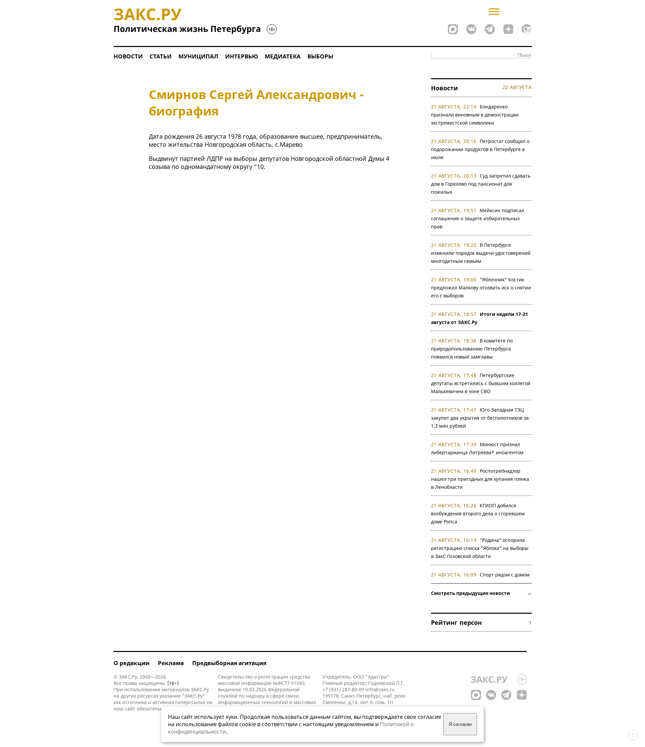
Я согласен (460, 724)
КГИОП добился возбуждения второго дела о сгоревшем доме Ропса (477, 513)
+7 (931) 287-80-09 (343, 689)
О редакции (131, 663)
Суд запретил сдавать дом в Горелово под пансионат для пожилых (481, 184)
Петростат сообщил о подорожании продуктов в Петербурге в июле (480, 149)
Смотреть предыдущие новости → (481, 593)
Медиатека (283, 56)
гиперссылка (190, 702)
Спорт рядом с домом (504, 574)
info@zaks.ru (380, 689)
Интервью (241, 56)
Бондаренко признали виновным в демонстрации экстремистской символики (475, 114)
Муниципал (198, 56)
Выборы (320, 56)
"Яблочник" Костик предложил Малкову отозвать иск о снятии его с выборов (481, 287)
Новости (128, 56)
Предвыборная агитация (229, 663)
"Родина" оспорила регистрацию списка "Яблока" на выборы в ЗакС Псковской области (479, 548)
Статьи (160, 56)
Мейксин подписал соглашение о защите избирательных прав (477, 218)
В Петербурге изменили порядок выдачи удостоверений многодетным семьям (480, 253)
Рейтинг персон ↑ (481, 622)
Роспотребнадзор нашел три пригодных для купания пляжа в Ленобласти (480, 479)
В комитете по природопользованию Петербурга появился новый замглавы (472, 348)
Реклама (171, 663)
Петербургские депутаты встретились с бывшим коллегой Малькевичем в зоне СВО (480, 383)
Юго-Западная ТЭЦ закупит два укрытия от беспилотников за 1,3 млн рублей (480, 418)
